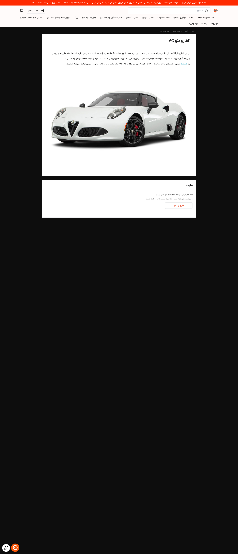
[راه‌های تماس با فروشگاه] (6, 548)
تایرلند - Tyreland (190, 31)
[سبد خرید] (21, 10)
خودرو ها (176, 31)
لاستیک (183, 64)
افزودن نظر (179, 205)
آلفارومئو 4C (164, 31)
